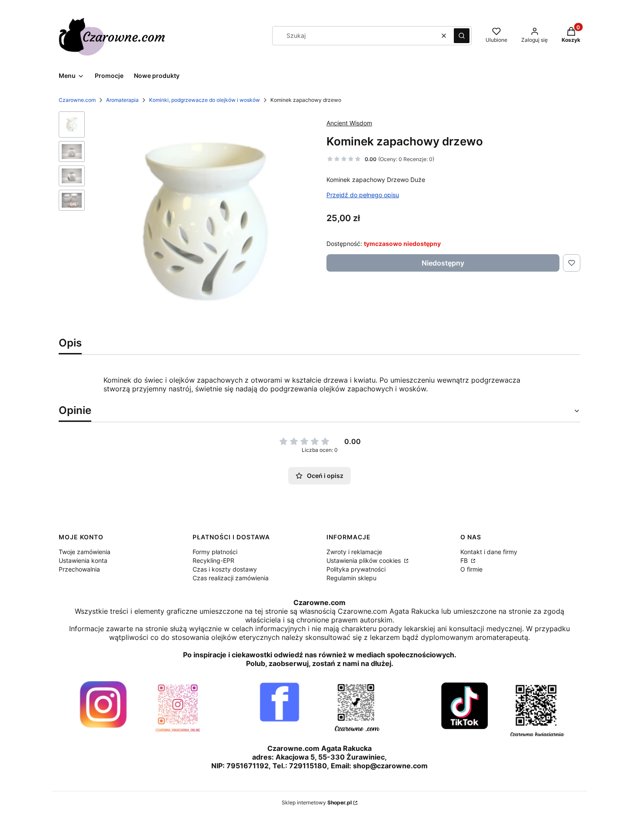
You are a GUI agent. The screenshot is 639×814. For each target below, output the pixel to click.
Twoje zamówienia (84, 551)
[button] (461, 35)
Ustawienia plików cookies (364, 560)
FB (464, 560)
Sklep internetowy (317, 802)
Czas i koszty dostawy (225, 569)
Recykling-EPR (213, 560)
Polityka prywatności (356, 569)
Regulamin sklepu (351, 578)
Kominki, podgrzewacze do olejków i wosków (204, 100)
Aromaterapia (122, 100)
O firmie (471, 569)
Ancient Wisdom (349, 123)
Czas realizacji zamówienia (231, 578)
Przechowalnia (79, 569)
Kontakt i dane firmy (488, 551)
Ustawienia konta (83, 560)
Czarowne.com (77, 100)
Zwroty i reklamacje (354, 551)
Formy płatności (215, 551)
